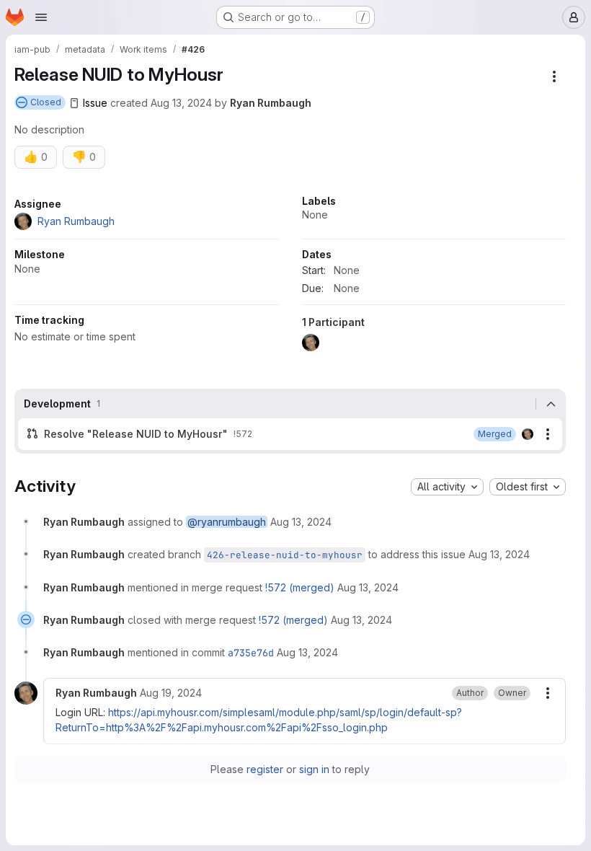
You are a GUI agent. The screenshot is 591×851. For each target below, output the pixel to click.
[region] (290, 277)
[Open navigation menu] (41, 17)
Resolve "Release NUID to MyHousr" (136, 434)
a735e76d (251, 652)
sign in (314, 769)
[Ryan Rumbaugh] (527, 434)
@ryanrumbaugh (226, 522)
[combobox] (447, 486)
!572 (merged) (299, 587)
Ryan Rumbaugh (270, 103)
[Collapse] (550, 404)
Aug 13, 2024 (181, 103)
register (264, 769)
